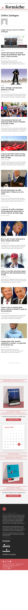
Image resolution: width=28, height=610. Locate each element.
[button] (3, 7)
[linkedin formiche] (10, 561)
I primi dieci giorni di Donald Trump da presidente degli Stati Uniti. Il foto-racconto (13, 54)
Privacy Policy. (11, 566)
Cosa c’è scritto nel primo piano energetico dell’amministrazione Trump (13, 273)
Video (2, 151)
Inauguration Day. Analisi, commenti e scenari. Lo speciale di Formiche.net (13, 343)
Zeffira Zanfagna (5, 58)
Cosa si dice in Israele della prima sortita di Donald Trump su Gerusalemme (14, 309)
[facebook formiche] (3, 561)
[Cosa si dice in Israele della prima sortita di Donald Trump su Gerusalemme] (14, 295)
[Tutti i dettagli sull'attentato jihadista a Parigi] (14, 77)
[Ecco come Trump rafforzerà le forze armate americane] (14, 228)
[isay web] (9, 568)
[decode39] (14, 550)
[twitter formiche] (5, 561)
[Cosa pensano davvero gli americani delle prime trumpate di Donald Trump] (14, 109)
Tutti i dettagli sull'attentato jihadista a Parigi (11, 88)
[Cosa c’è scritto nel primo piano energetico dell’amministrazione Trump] (14, 260)
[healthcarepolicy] (14, 554)
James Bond (3, 236)
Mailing (2, 50)
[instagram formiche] (8, 561)
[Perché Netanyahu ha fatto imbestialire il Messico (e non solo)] (14, 178)
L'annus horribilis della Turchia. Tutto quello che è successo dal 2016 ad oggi (13, 155)
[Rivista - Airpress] (14, 545)
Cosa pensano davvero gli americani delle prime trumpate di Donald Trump (13, 121)
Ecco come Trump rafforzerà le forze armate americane (13, 240)
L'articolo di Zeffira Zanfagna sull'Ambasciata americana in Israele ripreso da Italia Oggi (12, 211)
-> (19, 363)
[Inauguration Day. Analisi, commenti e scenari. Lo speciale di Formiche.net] (14, 330)
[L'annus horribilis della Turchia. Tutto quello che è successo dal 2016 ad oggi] (14, 143)
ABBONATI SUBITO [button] (13, 419)
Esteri (2, 85)
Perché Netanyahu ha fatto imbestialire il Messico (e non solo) (12, 192)
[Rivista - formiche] (14, 541)
